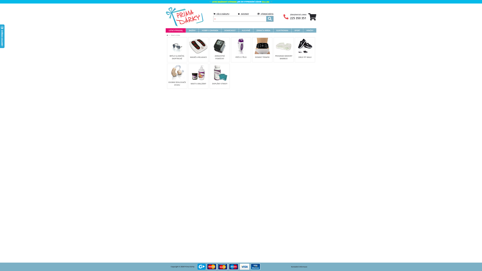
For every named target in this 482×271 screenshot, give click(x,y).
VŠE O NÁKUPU (222, 14)
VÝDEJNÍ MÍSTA (266, 14)
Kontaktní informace (299, 267)
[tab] (312, 16)
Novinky (244, 14)
